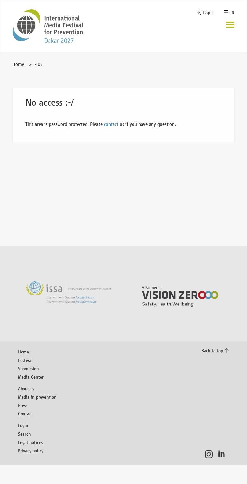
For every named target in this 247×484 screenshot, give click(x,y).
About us (26, 388)
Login (208, 12)
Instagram (210, 454)
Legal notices (30, 442)
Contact (25, 413)
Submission (28, 368)
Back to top (212, 350)
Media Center (31, 377)
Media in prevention (37, 397)
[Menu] (230, 25)
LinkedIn (223, 454)
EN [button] (231, 12)
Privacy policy (30, 450)
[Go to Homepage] (48, 26)
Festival (25, 360)
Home (18, 64)
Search (24, 434)
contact (111, 124)
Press (22, 405)
